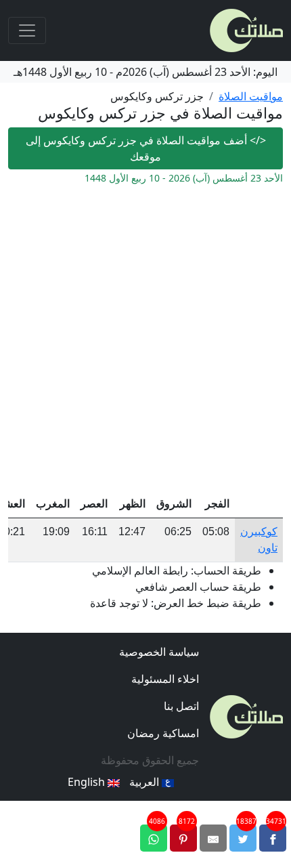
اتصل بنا (181, 705)
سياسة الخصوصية (159, 651)
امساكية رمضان (163, 733)
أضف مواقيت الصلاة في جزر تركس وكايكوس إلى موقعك (146, 148)
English (88, 781)
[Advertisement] (145, 338)
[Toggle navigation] (27, 30)
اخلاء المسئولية (165, 678)
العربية (145, 781)
